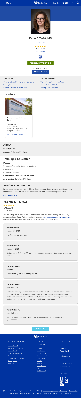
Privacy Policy (12, 361)
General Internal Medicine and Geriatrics (18, 82)
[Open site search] (78, 3)
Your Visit (11, 363)
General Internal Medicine (50, 85)
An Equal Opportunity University (55, 391)
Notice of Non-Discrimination (36, 393)
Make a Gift (41, 371)
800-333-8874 (65, 366)
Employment (42, 358)
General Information (15, 348)
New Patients (12, 351)
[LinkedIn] (66, 381)
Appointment (13, 346)
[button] (6, 3)
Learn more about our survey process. (56, 217)
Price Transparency (15, 353)
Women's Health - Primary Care (15, 87)
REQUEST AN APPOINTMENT (40, 63)
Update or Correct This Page (60, 393)
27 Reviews (40, 51)
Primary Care (40, 42)
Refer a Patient (40, 72)
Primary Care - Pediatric (49, 87)
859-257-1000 (65, 363)
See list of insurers (10, 196)
